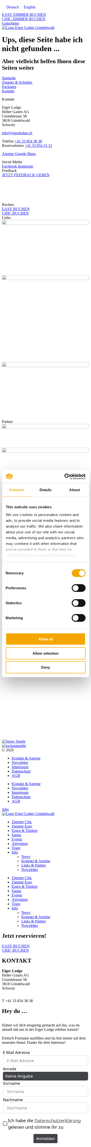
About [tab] (74, 490)
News (25, 857)
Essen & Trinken (24, 830)
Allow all (45, 639)
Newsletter (20, 762)
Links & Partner (33, 865)
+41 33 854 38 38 (28, 141)
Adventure (20, 844)
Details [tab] (45, 490)
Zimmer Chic (22, 822)
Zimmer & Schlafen (17, 82)
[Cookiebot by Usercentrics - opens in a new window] (64, 476)
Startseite (9, 78)
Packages (9, 87)
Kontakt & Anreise (26, 758)
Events (17, 839)
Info (15, 852)
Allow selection (45, 653)
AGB (16, 776)
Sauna (16, 835)
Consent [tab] (16, 490)
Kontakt (8, 91)
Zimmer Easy (22, 826)
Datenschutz (21, 771)
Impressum (20, 767)
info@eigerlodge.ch (17, 133)
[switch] (78, 588)
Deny (45, 667)
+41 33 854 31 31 (38, 145)
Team (16, 848)
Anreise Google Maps (19, 154)
